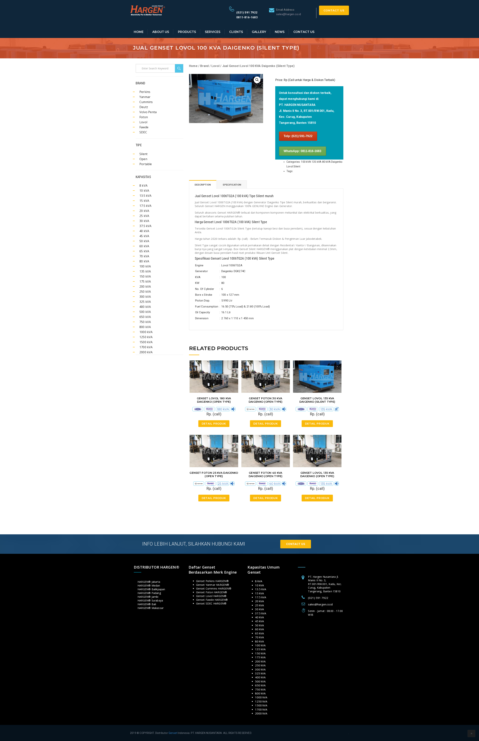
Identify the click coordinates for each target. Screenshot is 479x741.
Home (139, 32)
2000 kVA (146, 352)
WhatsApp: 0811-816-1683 (302, 151)
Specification (232, 184)
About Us (160, 32)
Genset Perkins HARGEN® (212, 581)
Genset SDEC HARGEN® (211, 603)
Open (143, 159)
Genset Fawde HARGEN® (212, 599)
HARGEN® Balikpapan (151, 589)
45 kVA (144, 236)
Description (203, 184)
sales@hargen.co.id (320, 604)
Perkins (144, 92)
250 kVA (145, 292)
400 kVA (145, 307)
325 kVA (145, 302)
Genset (173, 732)
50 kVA (144, 241)
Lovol (215, 66)
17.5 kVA (145, 206)
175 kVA (145, 281)
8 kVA (143, 185)
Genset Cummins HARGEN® (213, 588)
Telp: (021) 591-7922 (298, 136)
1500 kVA (146, 342)
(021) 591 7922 (246, 12)
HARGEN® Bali (147, 604)
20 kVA (144, 211)
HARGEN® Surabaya (150, 600)
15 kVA (144, 201)
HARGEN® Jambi (148, 596)
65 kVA (144, 251)
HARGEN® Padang (149, 593)
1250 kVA (146, 337)
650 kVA (145, 317)
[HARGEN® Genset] (148, 10)
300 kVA (145, 297)
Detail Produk (214, 423)
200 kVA (145, 286)
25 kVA (144, 216)
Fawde (143, 127)
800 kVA (145, 327)
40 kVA (144, 231)
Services (212, 32)
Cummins (146, 102)
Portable (145, 164)
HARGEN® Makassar (151, 608)
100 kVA (145, 266)
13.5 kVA (145, 196)
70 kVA (144, 256)
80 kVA (144, 261)
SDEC (143, 132)
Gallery (259, 32)
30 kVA (144, 221)
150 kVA (145, 276)
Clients (236, 32)
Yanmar (144, 97)
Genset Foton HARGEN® (211, 592)
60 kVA (144, 246)
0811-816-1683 (247, 17)
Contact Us (334, 10)
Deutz (143, 107)
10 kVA (144, 191)
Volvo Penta (148, 112)
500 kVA (145, 312)
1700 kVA (146, 347)
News (280, 32)
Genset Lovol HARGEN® (211, 596)
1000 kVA (146, 332)
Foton (143, 117)
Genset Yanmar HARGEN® (212, 585)
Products (187, 32)
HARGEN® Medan (149, 585)
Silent (143, 154)
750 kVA (145, 322)
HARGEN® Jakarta (149, 582)
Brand (204, 66)
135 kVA (145, 271)
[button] (257, 79)
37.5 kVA (145, 226)
